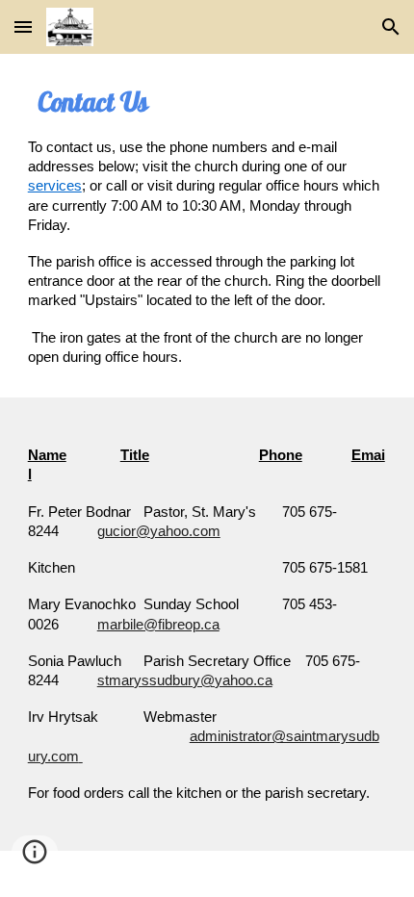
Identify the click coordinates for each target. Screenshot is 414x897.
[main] (207, 225)
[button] (23, 26)
